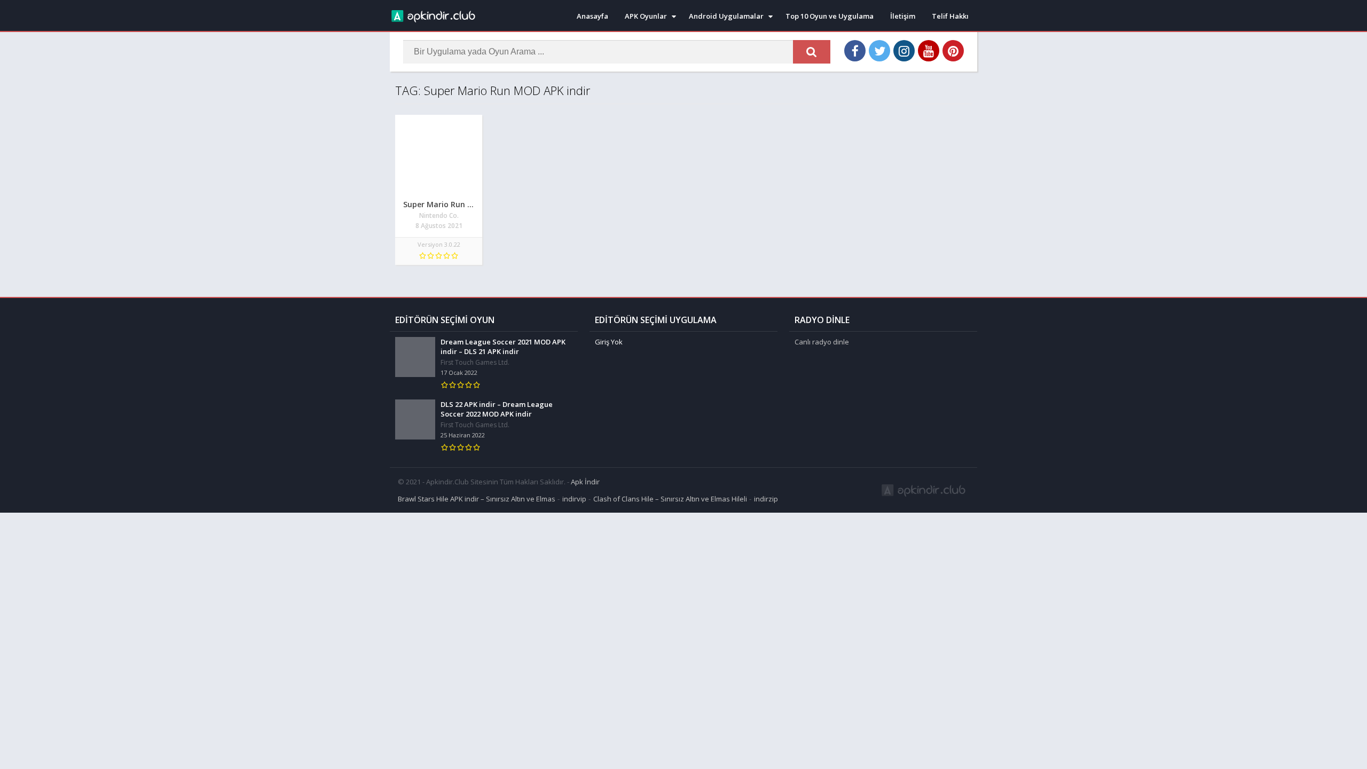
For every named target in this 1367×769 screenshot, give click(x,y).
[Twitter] (879, 50)
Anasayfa (592, 16)
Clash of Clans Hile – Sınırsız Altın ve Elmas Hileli (670, 499)
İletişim (902, 16)
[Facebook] (855, 50)
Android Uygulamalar (726, 16)
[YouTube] (928, 50)
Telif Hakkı (950, 16)
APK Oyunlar (646, 16)
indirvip (574, 499)
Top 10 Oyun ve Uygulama (829, 16)
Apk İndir (585, 481)
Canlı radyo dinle (822, 342)
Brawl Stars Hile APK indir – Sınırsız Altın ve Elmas (476, 499)
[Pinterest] (953, 50)
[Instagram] (904, 50)
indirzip (766, 499)
